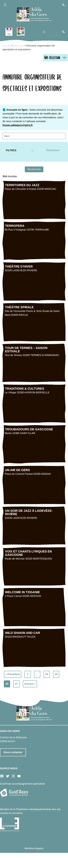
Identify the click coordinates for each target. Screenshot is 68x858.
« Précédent (12, 674)
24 (46, 674)
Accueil (7, 45)
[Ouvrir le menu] (5, 5)
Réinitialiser (53, 150)
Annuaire (18, 45)
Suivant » (30, 683)
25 (56, 674)
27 (16, 683)
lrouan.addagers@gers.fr (18, 125)
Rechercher (34, 169)
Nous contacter (13, 752)
